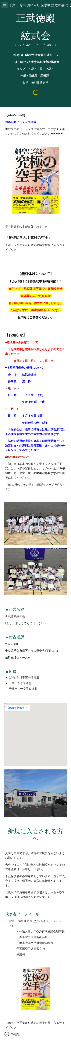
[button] (4, 5)
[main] (36, 49)
